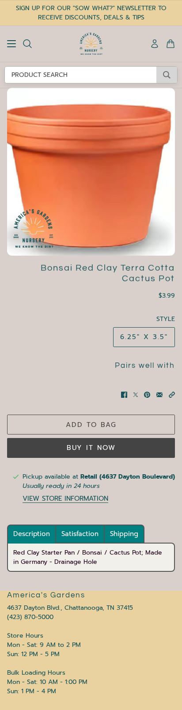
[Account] (154, 43)
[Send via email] (159, 395)
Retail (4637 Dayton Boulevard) (127, 476)
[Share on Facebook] (124, 395)
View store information (65, 498)
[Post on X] (136, 395)
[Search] (27, 43)
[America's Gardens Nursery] (91, 44)
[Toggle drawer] (11, 43)
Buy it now (91, 448)
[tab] (31, 534)
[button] (172, 395)
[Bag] (170, 43)
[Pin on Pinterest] (147, 395)
